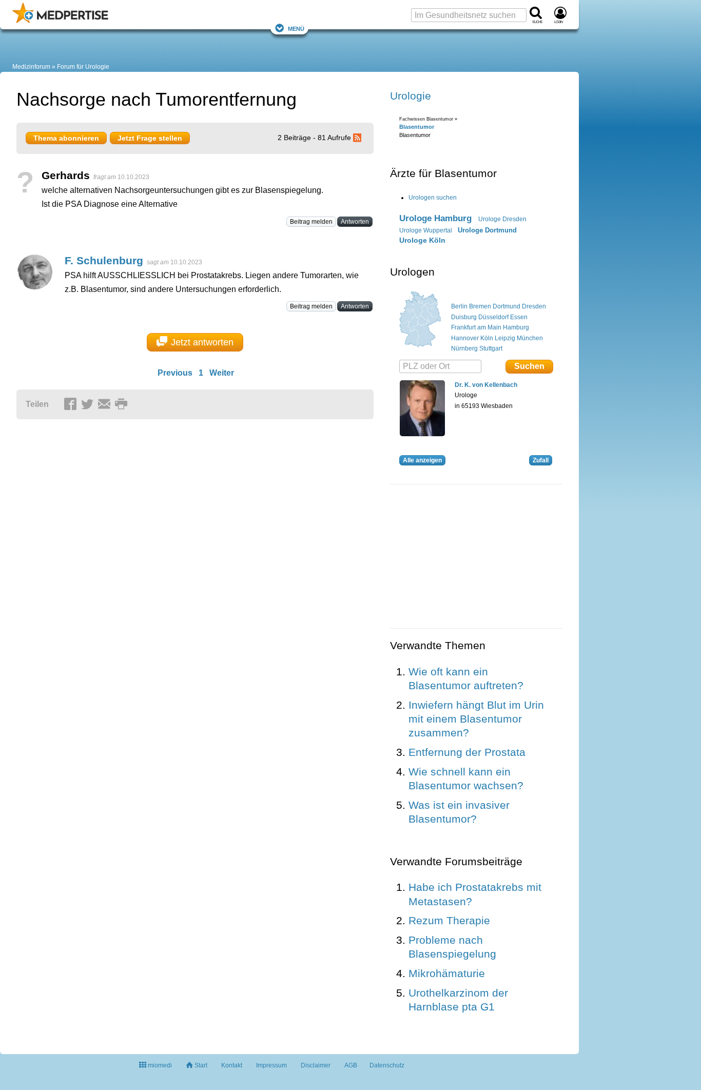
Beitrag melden (311, 221)
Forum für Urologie (83, 66)
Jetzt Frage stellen (150, 138)
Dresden (534, 306)
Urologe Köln (422, 240)
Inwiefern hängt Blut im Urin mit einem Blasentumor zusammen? (476, 719)
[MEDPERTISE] (60, 21)
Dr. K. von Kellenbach (486, 384)
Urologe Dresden (502, 219)
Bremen (480, 306)
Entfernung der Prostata (466, 752)
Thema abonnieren (66, 138)
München (530, 338)
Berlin (459, 306)
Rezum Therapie (449, 920)
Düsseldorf (493, 317)
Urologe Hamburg (435, 218)
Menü (296, 28)
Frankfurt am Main (476, 327)
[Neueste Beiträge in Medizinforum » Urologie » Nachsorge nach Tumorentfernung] (358, 137)
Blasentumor (416, 127)
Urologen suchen (432, 197)
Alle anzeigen (422, 460)
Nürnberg (464, 348)
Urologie (410, 96)
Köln (486, 338)
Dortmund (506, 306)
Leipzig (505, 338)
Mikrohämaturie (446, 973)
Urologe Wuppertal (425, 230)
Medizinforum (31, 66)
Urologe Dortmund (487, 230)
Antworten (355, 221)
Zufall (541, 460)
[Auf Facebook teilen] (72, 404)
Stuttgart (490, 348)
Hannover (465, 338)
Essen (519, 317)
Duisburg (464, 317)
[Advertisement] (175, 524)
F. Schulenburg (104, 260)
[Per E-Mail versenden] (105, 404)
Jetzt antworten (202, 342)
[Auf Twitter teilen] (88, 404)
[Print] (122, 404)
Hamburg (516, 327)
